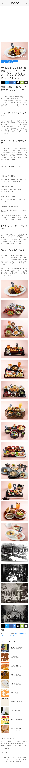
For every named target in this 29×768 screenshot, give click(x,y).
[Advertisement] (14, 22)
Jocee (4, 757)
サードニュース (12, 757)
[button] (2, 3)
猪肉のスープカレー (15, 674)
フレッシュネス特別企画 (16, 719)
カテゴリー (9, 759)
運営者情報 (19, 761)
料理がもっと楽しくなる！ (17, 701)
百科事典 (11, 761)
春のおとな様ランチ (9, 635)
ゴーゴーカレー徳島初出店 (17, 647)
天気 (19, 757)
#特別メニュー (14, 60)
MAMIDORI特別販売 (15, 710)
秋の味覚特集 (14, 656)
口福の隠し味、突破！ (16, 683)
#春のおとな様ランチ (7, 62)
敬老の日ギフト (14, 692)
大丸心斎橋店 (18, 633)
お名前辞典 (17, 759)
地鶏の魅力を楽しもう (16, 728)
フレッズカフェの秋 (15, 665)
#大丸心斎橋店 (5, 60)
